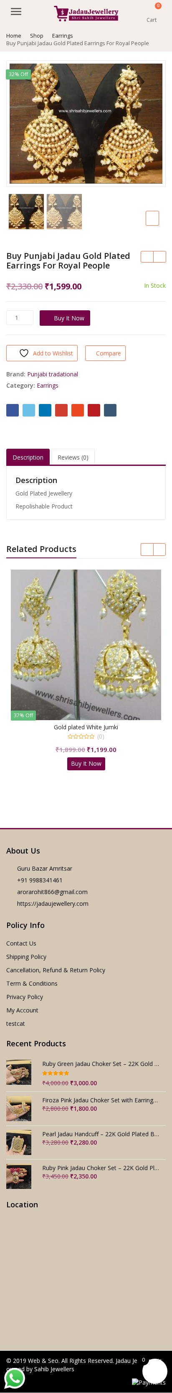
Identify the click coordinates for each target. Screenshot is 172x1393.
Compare (108, 353)
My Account (22, 1010)
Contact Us (21, 943)
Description (28, 457)
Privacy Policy (24, 997)
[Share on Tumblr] (110, 410)
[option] (86, 124)
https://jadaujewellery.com (53, 903)
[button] (159, 225)
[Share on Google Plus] (61, 410)
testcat (15, 1023)
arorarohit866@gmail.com (52, 892)
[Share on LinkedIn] (45, 410)
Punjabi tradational (52, 374)
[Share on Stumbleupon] (77, 410)
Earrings (47, 385)
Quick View (89, 726)
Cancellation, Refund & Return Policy (55, 970)
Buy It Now (69, 318)
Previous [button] (21, 122)
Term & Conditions (32, 983)
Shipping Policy (26, 957)
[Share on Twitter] (29, 410)
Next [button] (150, 122)
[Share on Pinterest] (94, 410)
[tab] (28, 457)
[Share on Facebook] (12, 410)
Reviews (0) (73, 457)
